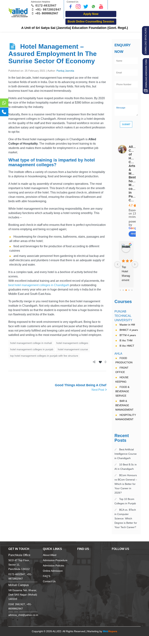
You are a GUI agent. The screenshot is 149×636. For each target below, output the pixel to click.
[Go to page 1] (120, 290)
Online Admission (53, 571)
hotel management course (73, 349)
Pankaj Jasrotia (65, 70)
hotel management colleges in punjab (31, 349)
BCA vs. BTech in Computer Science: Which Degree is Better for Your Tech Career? (125, 518)
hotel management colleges (72, 343)
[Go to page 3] (126, 290)
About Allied (49, 555)
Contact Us (49, 581)
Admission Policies (53, 565)
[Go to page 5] (131, 290)
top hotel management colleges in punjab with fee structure (44, 355)
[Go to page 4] (129, 290)
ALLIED (57, 631)
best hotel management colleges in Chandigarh (38, 285)
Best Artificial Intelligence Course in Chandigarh (125, 454)
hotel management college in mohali (31, 343)
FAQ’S (46, 576)
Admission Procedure (55, 560)
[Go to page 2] (123, 290)
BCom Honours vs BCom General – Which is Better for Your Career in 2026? (125, 484)
